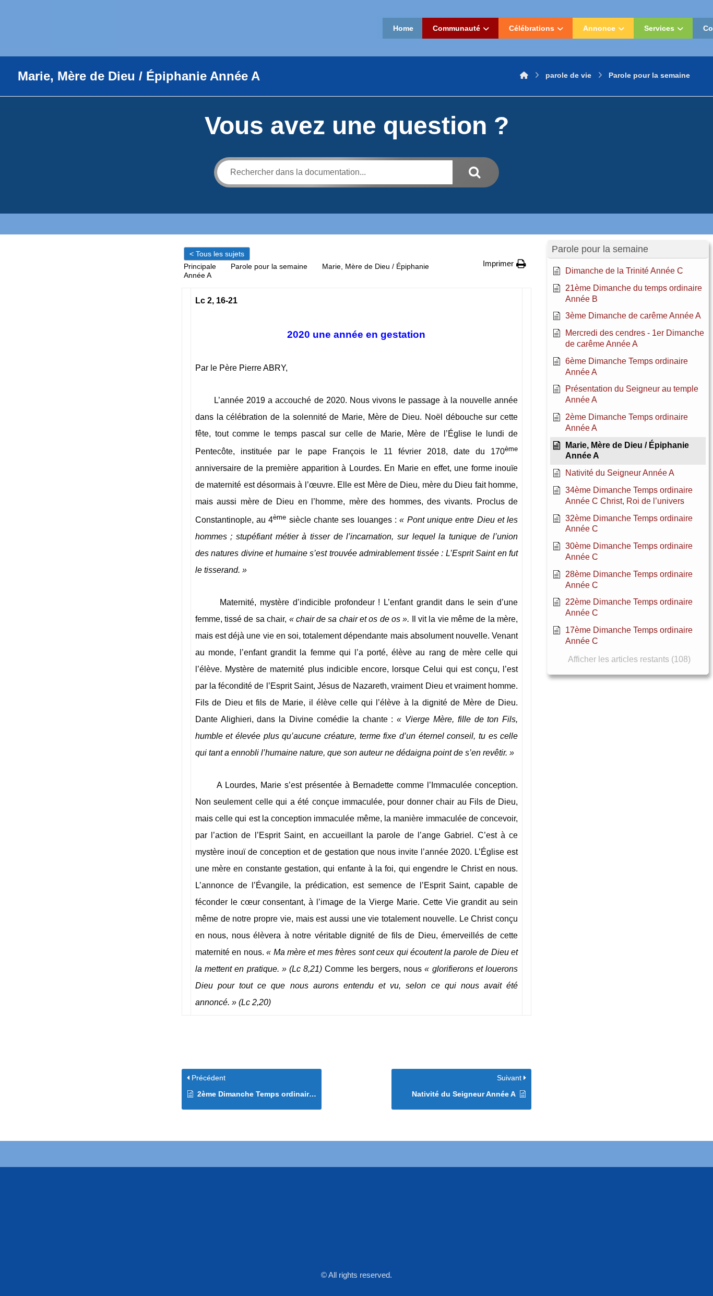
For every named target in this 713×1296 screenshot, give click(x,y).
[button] (504, 264)
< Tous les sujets (216, 254)
